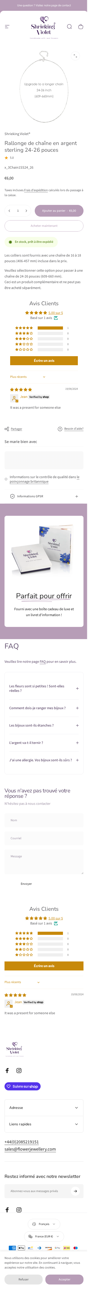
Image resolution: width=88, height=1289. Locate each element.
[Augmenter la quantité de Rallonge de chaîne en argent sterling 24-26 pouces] (26, 210)
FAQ (43, 673)
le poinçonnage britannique (44, 479)
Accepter (64, 1279)
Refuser (24, 1279)
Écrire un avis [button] (44, 360)
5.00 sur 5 (56, 312)
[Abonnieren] (71, 1211)
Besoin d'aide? (73, 429)
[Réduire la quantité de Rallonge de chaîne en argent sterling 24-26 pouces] (9, 210)
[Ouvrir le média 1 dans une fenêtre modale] (75, 55)
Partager (16, 429)
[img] (21, 389)
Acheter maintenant (44, 226)
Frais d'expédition (36, 190)
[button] (24, 328)
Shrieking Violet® (17, 133)
